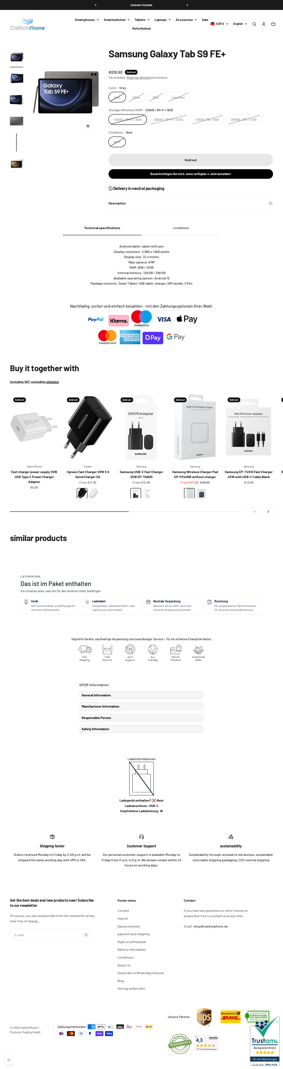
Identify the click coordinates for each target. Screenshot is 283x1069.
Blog (120, 981)
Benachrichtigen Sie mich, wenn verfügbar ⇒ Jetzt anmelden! (190, 174)
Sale (205, 20)
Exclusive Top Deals (141, 5)
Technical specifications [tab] (102, 228)
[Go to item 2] (16, 79)
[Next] (187, 5)
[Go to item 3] (16, 100)
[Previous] (95, 5)
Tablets (140, 20)
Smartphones (85, 20)
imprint (122, 918)
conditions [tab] (181, 228)
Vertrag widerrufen (131, 988)
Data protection (128, 926)
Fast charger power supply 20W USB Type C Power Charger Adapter (34, 477)
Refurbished (141, 28)
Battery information (131, 949)
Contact (123, 910)
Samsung (141, 466)
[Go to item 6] (16, 164)
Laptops (161, 20)
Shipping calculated (139, 77)
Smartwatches (115, 20)
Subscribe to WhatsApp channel (140, 973)
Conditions (125, 957)
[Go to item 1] (16, 57)
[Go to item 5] (16, 143)
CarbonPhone (34, 466)
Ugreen (88, 466)
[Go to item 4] (16, 121)
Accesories (184, 20)
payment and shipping (133, 934)
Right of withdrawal (131, 942)
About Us (124, 965)
